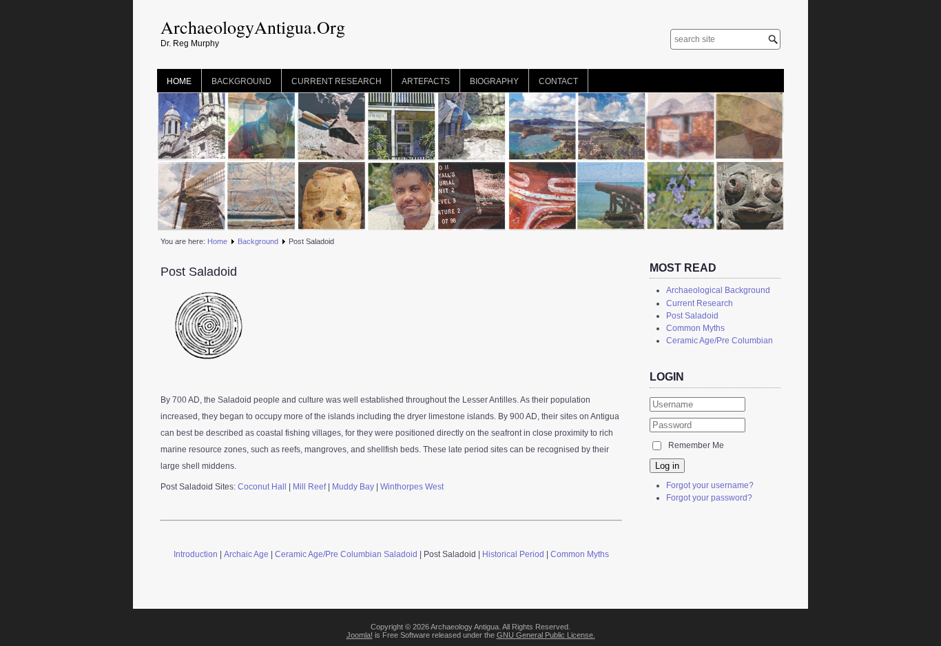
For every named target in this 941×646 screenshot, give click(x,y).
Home (179, 81)
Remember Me (696, 445)
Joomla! (360, 635)
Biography (494, 81)
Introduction (196, 554)
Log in (667, 466)
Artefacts (426, 81)
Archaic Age (246, 554)
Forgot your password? (709, 498)
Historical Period (513, 554)
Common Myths (579, 554)
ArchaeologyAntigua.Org (253, 27)
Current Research (336, 81)
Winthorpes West (412, 487)
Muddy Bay (353, 487)
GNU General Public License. (546, 635)
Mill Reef (310, 487)
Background (241, 81)
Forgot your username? (710, 485)
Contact (558, 81)
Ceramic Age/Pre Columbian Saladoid (346, 554)
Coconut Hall (262, 487)
